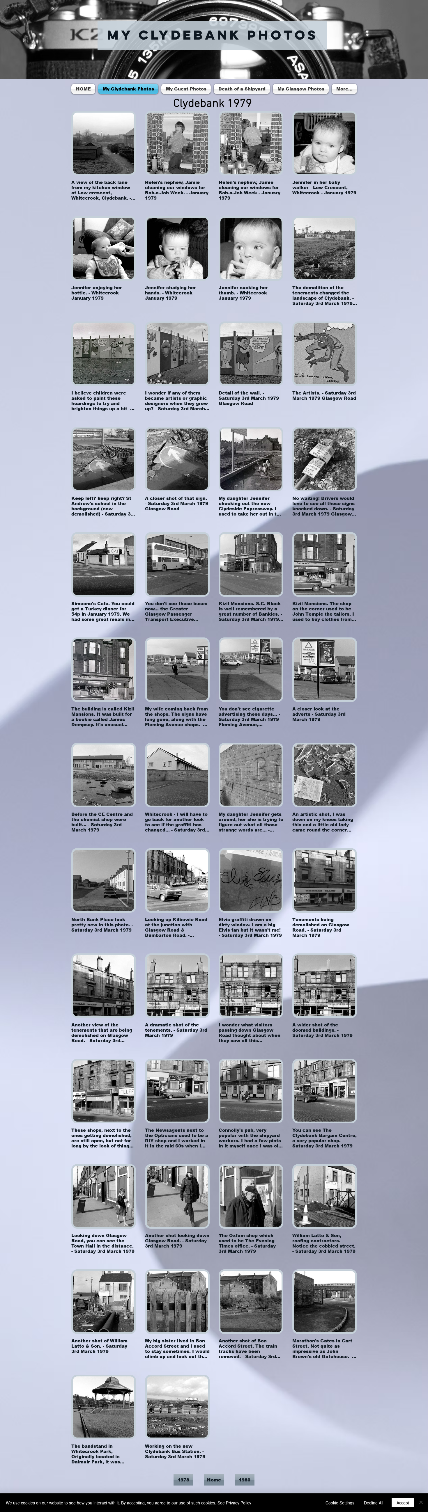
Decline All (373, 1503)
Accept (403, 1503)
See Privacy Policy (234, 1503)
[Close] (421, 1502)
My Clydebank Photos (212, 34)
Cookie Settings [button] (340, 1503)
